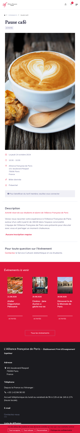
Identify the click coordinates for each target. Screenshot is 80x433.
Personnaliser (42, 430)
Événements (13, 15)
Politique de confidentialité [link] (61, 430)
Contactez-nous (12, 414)
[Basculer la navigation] (76, 5)
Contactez (10, 253)
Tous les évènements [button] (40, 333)
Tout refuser (28, 430)
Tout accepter (14, 430)
